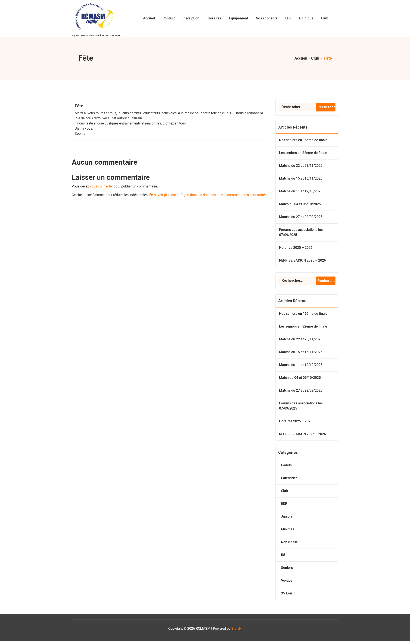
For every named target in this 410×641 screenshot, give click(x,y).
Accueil (300, 58)
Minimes (287, 529)
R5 (283, 555)
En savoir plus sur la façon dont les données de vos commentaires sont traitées (208, 195)
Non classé (289, 542)
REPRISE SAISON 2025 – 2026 (302, 260)
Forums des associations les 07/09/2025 (301, 232)
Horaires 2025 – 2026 (295, 248)
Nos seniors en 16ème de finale (303, 140)
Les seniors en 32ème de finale (303, 153)
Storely (236, 628)
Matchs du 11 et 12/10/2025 (300, 191)
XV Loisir (288, 593)
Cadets (286, 465)
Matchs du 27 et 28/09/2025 (300, 217)
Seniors (287, 568)
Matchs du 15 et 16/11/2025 (300, 178)
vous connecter (101, 186)
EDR (284, 504)
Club (315, 58)
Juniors (287, 516)
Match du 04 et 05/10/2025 (300, 204)
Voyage (287, 580)
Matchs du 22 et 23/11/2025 (300, 166)
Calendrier (289, 478)
